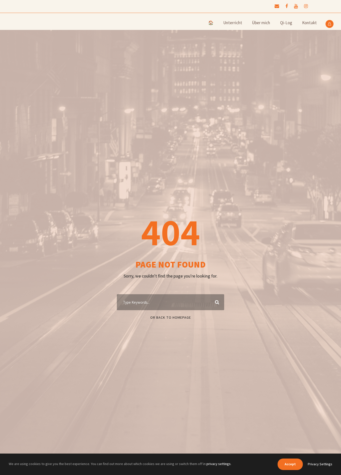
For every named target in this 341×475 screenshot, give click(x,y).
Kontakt (309, 22)
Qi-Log (286, 22)
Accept (290, 464)
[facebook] (286, 6)
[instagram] (306, 6)
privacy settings (218, 464)
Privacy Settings (320, 464)
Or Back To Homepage (170, 317)
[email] (277, 6)
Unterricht (232, 22)
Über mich (261, 22)
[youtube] (296, 6)
